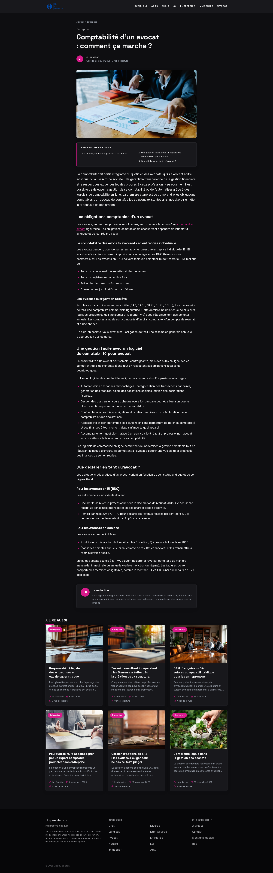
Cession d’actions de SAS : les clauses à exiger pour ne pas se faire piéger (129, 758)
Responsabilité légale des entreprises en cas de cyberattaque (64, 672)
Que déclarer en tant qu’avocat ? (158, 161)
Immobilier (206, 6)
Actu (154, 6)
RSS (194, 843)
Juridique (141, 6)
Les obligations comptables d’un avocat (105, 153)
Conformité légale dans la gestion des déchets (190, 756)
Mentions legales (203, 837)
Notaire (113, 843)
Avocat (113, 837)
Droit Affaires (158, 831)
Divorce (222, 6)
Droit (165, 6)
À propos (197, 825)
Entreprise (187, 6)
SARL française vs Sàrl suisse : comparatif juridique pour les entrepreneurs (194, 672)
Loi (175, 6)
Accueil (80, 22)
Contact (197, 831)
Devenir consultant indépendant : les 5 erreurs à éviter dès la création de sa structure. (134, 672)
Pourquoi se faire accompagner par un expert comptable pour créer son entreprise (71, 758)
